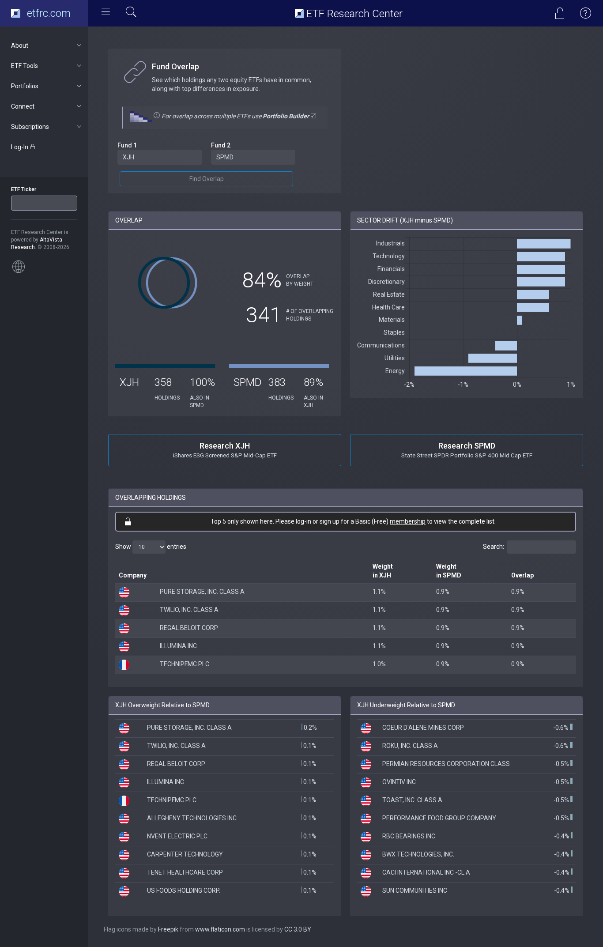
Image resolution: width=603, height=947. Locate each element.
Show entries (150, 546)
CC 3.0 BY (297, 929)
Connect (22, 106)
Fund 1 (127, 145)
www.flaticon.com (220, 929)
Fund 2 (220, 145)
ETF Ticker (23, 189)
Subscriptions (30, 126)
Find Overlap (206, 178)
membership (408, 521)
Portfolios (24, 86)
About (19, 45)
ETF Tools (24, 65)
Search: (493, 546)
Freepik (168, 929)
